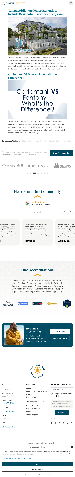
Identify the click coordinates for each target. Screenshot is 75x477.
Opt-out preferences (29, 474)
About (28, 388)
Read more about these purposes (23, 458)
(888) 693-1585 (8, 411)
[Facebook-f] (51, 423)
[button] (72, 447)
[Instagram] (55, 423)
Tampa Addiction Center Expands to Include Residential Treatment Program (35, 12)
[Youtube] (59, 423)
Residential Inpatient (34, 409)
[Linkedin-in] (63, 423)
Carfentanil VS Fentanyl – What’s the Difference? (32, 76)
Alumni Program (32, 415)
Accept (37, 464)
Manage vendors (8, 458)
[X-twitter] (71, 423)
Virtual (28, 412)
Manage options (37, 469)
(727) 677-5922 (8, 403)
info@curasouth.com (9, 427)
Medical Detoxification (34, 406)
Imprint (49, 474)
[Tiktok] (67, 423)
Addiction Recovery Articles (36, 391)
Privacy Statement (41, 474)
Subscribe (62, 413)
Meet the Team (32, 397)
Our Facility (30, 394)
